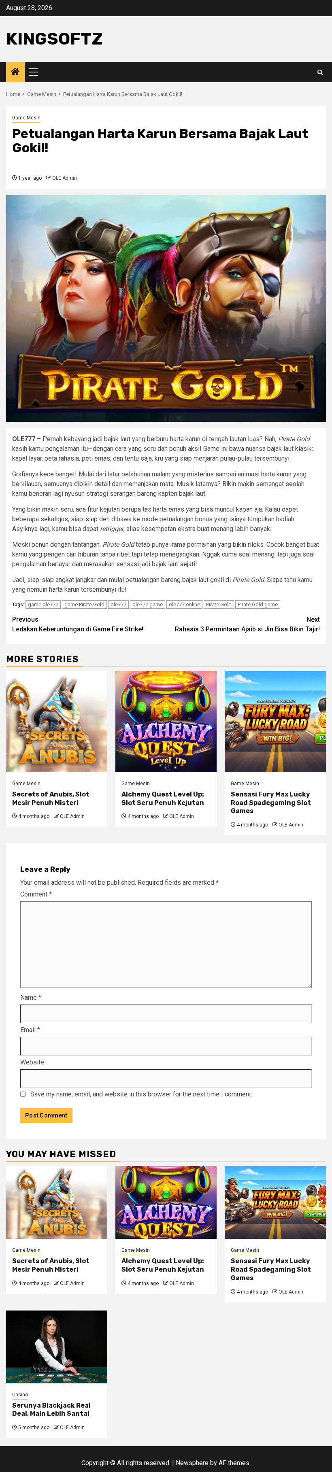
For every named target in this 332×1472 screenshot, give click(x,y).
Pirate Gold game (258, 604)
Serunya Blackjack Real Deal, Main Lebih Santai (51, 1410)
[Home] (15, 72)
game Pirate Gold (84, 604)
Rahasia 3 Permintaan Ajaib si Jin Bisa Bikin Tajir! (247, 624)
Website (32, 1062)
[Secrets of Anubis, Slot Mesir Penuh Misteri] (56, 721)
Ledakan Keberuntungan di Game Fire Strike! (77, 624)
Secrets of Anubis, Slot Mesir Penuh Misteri (50, 798)
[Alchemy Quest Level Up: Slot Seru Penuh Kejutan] (166, 721)
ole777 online (184, 604)
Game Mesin (26, 118)
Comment (36, 894)
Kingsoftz (54, 39)
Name (30, 997)
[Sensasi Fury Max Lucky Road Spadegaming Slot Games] (275, 721)
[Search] (320, 72)
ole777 (118, 604)
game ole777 (43, 604)
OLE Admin (64, 178)
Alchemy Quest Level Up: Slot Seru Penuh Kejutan (162, 798)
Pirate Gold (219, 604)
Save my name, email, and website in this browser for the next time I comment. (141, 1094)
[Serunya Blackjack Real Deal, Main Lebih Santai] (56, 1347)
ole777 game (147, 604)
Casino (20, 1395)
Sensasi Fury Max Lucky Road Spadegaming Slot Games (271, 802)
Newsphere (192, 1463)
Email (30, 1030)
